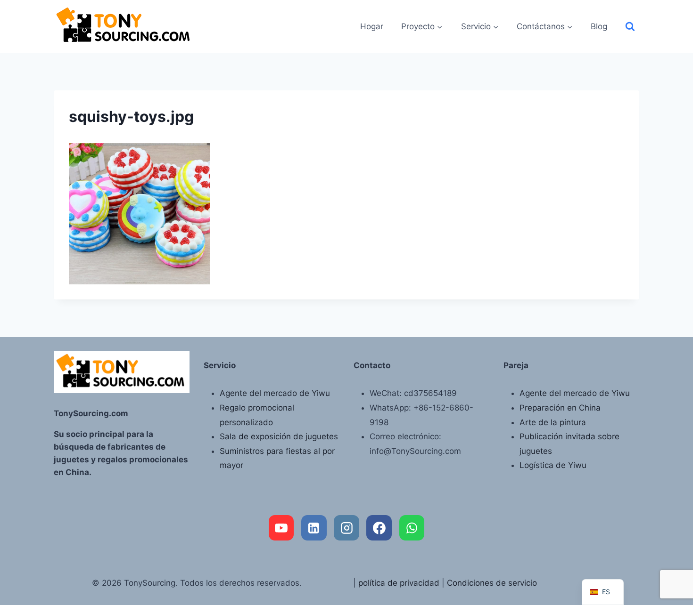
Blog (599, 26)
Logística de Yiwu (553, 465)
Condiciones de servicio (492, 583)
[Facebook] (379, 527)
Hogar (371, 26)
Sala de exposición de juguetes (279, 436)
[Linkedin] (314, 527)
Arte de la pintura (553, 422)
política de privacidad (398, 583)
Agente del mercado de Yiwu (275, 393)
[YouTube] (281, 527)
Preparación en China (560, 407)
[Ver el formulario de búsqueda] (630, 26)
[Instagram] (346, 527)
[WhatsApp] (412, 527)
